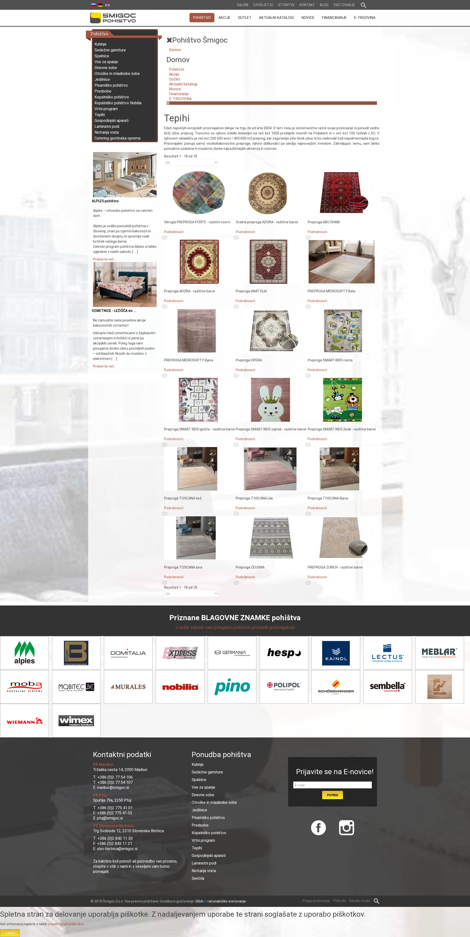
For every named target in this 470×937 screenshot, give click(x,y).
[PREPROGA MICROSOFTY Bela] (343, 261)
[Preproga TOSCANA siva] (200, 538)
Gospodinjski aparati (111, 120)
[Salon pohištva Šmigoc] (119, 18)
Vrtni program (106, 109)
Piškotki (339, 901)
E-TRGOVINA (180, 98)
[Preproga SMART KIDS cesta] (343, 330)
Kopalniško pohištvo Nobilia (117, 103)
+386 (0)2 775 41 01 (115, 808)
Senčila (198, 878)
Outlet (174, 79)
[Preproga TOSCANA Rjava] (343, 469)
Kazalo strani (360, 901)
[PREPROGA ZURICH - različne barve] (343, 538)
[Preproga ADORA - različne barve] (200, 261)
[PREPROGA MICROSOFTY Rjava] (200, 330)
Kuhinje (100, 44)
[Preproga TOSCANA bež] (200, 469)
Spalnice (101, 56)
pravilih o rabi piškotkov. (66, 924)
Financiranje (179, 94)
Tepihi (99, 114)
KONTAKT (307, 5)
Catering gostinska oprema (117, 138)
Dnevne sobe (105, 67)
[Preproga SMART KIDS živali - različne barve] (343, 400)
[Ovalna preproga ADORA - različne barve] (271, 192)
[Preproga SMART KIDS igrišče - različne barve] (200, 400)
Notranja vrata (106, 132)
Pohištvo (176, 69)
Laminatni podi (106, 126)
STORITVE (286, 5)
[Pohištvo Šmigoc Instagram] (344, 827)
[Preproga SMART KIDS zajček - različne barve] (271, 400)
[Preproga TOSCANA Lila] (271, 469)
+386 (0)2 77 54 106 (115, 777)
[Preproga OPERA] (271, 330)
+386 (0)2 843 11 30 (115, 838)
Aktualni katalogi (183, 84)
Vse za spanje (106, 61)
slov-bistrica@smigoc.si (117, 848)
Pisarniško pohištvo (111, 85)
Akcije (174, 74)
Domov (175, 49)
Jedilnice (102, 79)
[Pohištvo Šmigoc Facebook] (318, 827)
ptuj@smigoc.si (109, 818)
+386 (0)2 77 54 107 (115, 782)
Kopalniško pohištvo (111, 97)
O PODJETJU (263, 5)
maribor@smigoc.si (112, 787)
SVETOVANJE (344, 5)
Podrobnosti (173, 232)
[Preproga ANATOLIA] (271, 261)
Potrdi (332, 795)
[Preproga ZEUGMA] (271, 538)
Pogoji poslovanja (316, 901)
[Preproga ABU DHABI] (343, 192)
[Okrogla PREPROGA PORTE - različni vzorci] (200, 192)
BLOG (324, 5)
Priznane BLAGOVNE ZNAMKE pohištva (235, 617)
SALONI (242, 5)
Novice (175, 89)
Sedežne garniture (110, 50)
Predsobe (102, 91)
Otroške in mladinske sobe (117, 73)
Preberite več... (104, 259)
